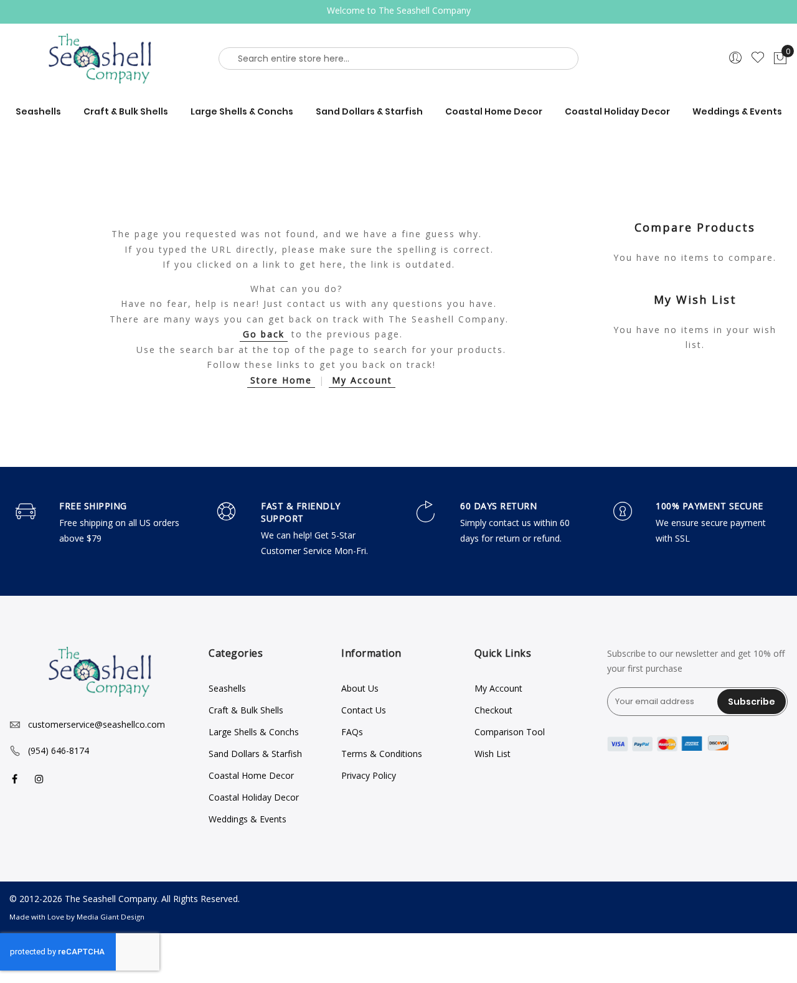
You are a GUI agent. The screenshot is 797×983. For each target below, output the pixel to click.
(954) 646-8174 (58, 750)
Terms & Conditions (381, 754)
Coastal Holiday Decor (254, 797)
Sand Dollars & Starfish (255, 754)
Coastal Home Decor (251, 775)
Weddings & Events (247, 819)
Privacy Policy (368, 775)
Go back (264, 334)
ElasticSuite (93, 977)
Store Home (281, 380)
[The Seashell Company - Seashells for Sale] (99, 58)
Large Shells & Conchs (254, 732)
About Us (360, 688)
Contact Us (363, 710)
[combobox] (398, 58)
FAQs (352, 732)
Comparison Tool (509, 732)
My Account (362, 380)
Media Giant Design (110, 916)
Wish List (492, 754)
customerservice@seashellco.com (96, 724)
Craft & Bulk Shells (246, 710)
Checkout (493, 710)
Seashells (227, 688)
